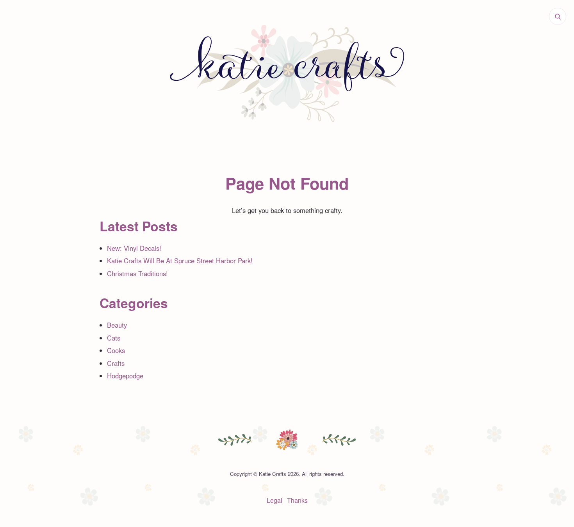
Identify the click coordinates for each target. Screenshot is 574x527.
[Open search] (557, 16)
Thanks (297, 500)
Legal (274, 500)
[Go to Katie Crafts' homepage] (287, 73)
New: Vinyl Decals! (134, 248)
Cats (113, 337)
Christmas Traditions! (137, 273)
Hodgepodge (125, 375)
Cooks (116, 350)
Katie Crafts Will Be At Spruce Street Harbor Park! (180, 260)
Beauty (117, 325)
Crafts (116, 363)
